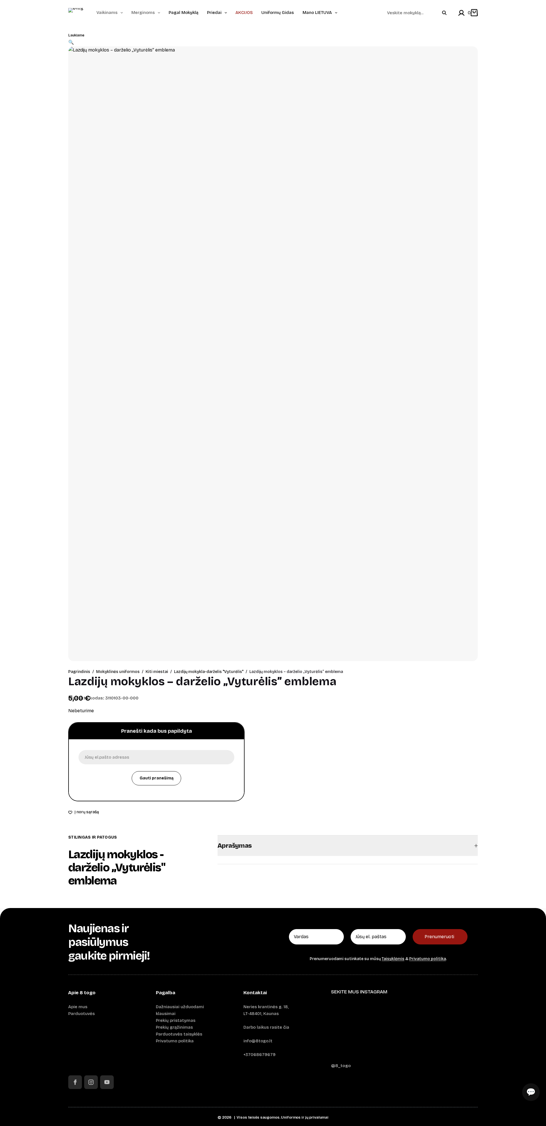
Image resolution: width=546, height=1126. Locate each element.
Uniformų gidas (277, 12)
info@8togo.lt (257, 1040)
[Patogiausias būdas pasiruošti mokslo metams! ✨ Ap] (355, 1030)
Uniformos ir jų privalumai (304, 1117)
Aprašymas (235, 845)
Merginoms (143, 12)
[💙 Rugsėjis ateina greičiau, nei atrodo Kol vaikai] (404, 1030)
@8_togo (341, 1065)
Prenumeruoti (439, 936)
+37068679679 (259, 1054)
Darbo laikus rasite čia (266, 1027)
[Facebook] (75, 1082)
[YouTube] (107, 1082)
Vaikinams (106, 12)
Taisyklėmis (393, 958)
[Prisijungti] (461, 13)
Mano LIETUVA (317, 12)
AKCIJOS (244, 12)
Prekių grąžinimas (174, 1027)
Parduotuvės (81, 1013)
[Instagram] (91, 1082)
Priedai (214, 12)
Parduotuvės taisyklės (179, 1034)
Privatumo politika (427, 958)
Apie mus (77, 1006)
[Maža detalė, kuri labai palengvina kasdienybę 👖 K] (454, 1030)
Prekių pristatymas (175, 1020)
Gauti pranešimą (156, 778)
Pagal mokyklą (183, 12)
